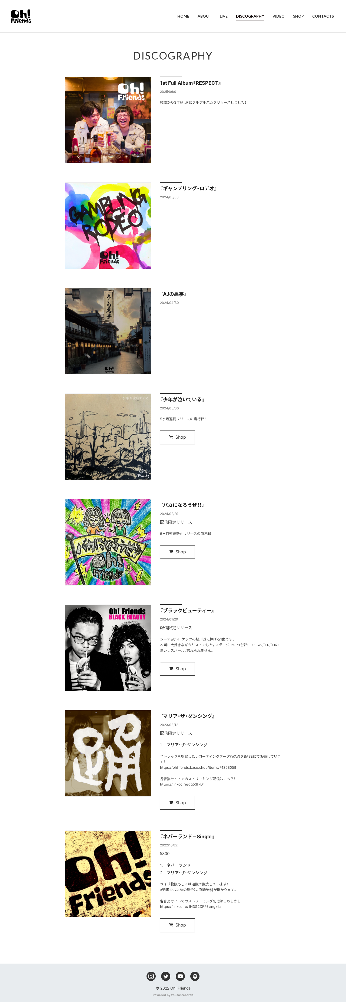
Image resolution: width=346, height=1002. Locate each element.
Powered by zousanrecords (173, 995)
